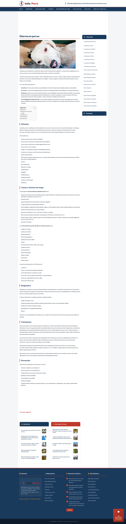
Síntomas (23, 109)
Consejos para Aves (88, 45)
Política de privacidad (35, 498)
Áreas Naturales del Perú (50, 481)
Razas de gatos (87, 88)
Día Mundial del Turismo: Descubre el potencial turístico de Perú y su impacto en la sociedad (76, 503)
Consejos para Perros (89, 59)
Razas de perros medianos (90, 102)
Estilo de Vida (77, 9)
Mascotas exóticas (88, 81)
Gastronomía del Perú (63, 9)
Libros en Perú (48, 498)
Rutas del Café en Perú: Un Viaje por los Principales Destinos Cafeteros (76, 480)
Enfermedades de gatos (89, 74)
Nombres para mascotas (90, 84)
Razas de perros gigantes (90, 95)
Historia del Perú (92, 481)
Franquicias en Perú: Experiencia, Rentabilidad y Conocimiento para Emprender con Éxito (29, 438)
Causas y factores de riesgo (26, 112)
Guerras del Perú (92, 484)
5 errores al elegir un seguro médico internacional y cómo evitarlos (30, 444)
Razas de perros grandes (90, 99)
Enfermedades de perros (90, 77)
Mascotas (87, 9)
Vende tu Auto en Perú (50, 492)
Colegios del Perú (49, 495)
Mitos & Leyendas (92, 500)
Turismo (50, 9)
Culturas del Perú (92, 492)
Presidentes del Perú (92, 495)
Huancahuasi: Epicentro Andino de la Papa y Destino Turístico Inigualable (76, 487)
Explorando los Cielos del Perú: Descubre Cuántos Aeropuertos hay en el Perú (62, 431)
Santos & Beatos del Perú (94, 498)
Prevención (24, 118)
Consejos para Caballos (89, 49)
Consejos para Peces (89, 56)
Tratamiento (24, 116)
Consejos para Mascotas (90, 41)
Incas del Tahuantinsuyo (93, 489)
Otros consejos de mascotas (90, 70)
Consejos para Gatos (89, 52)
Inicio (21, 9)
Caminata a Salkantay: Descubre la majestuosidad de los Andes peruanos (62, 437)
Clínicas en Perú (48, 484)
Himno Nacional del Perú (93, 478)
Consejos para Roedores (90, 66)
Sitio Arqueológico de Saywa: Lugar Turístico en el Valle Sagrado (30, 457)
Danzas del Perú (40, 9)
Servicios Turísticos (99, 9)
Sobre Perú (29, 9)
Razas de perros (88, 91)
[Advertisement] (63, 23)
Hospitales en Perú (49, 487)
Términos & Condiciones (24, 498)
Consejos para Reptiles (89, 63)
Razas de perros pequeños (90, 105)
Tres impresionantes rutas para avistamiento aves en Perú (60, 451)
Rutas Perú (47, 489)
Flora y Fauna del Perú (50, 478)
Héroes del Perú (91, 487)
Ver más (70, 510)
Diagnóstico (24, 115)
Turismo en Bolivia (49, 500)
